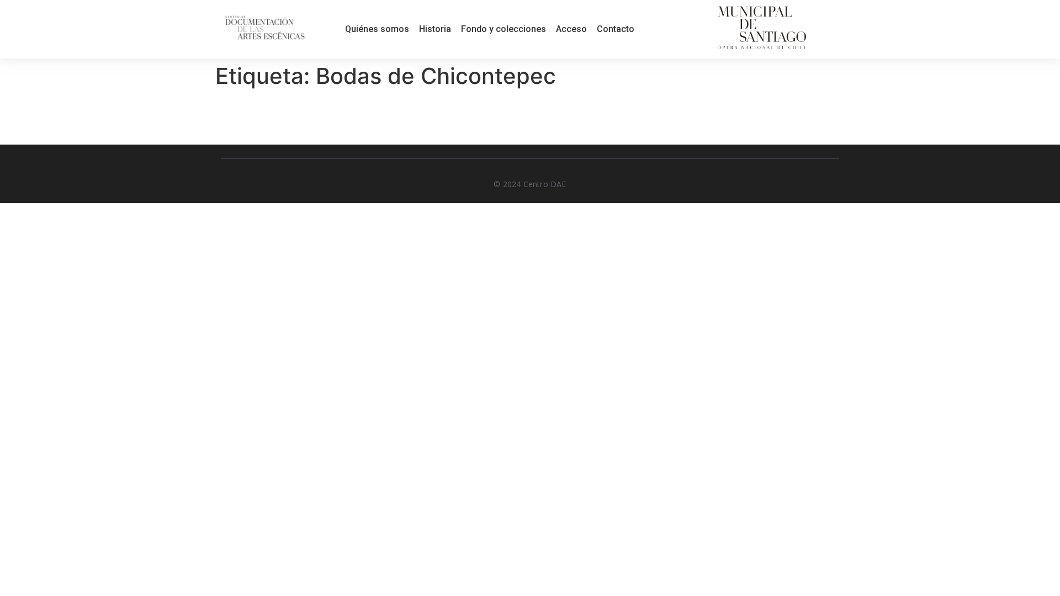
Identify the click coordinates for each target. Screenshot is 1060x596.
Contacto (615, 29)
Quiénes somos (377, 29)
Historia (435, 29)
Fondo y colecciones (503, 29)
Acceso (571, 29)
